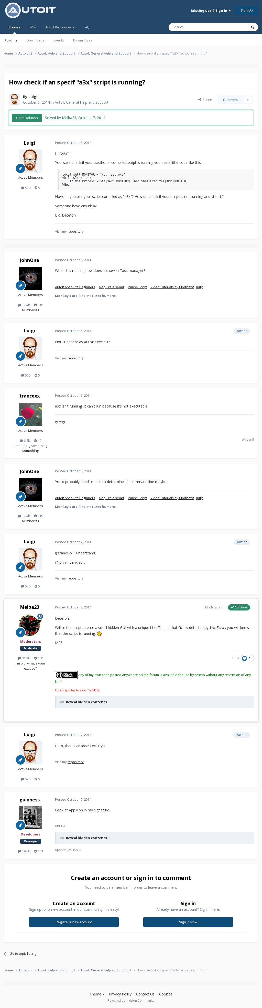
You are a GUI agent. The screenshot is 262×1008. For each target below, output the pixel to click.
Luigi (32, 96)
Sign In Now (188, 922)
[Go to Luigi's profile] (14, 99)
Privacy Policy (120, 994)
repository (76, 231)
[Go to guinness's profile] (30, 817)
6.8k (26, 440)
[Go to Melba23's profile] (30, 625)
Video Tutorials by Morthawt (172, 287)
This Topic (232, 27)
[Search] (252, 27)
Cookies (165, 994)
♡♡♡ (60, 422)
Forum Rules (82, 40)
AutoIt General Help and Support (81, 102)
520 (27, 187)
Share (206, 99)
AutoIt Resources (58, 27)
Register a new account (74, 922)
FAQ (86, 27)
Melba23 (29, 607)
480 (40, 658)
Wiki (33, 27)
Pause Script (137, 287)
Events (58, 40)
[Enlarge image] (99, 633)
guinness (29, 800)
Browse (14, 27)
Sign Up (247, 10)
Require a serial (111, 287)
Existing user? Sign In (209, 10)
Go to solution (27, 117)
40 (39, 440)
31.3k (25, 658)
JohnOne (29, 260)
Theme (96, 994)
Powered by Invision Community (131, 1000)
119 (40, 305)
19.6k (25, 851)
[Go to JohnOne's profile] (30, 278)
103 (40, 851)
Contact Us (145, 994)
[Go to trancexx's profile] (30, 414)
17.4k (25, 305)
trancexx (29, 396)
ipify (199, 287)
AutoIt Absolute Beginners (75, 287)
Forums (11, 40)
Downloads (35, 40)
